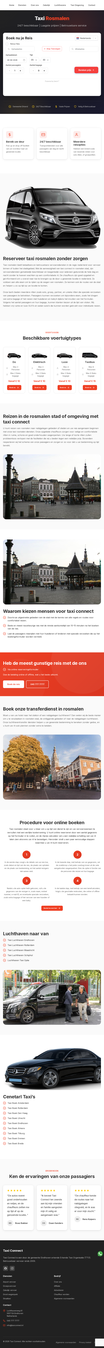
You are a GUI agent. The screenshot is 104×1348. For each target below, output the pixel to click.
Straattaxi (7, 1298)
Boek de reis (13, 684)
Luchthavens (60, 5)
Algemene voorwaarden (64, 1298)
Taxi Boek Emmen (16, 1138)
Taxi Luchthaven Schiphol (20, 955)
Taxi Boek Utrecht (16, 1118)
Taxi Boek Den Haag (17, 1113)
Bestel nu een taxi (50, 908)
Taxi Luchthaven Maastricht (21, 950)
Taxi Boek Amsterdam (18, 1103)
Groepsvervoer (9, 1286)
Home (11, 5)
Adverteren (59, 1290)
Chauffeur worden (61, 1294)
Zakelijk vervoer (10, 1290)
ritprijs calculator (50, 836)
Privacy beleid (85, 1342)
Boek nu (12, 387)
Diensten (22, 5)
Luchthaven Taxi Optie (18, 960)
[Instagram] (12, 1268)
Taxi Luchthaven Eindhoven (21, 940)
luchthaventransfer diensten (22, 722)
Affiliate (57, 1286)
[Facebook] (5, 1268)
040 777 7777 (37, 684)
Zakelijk (46, 5)
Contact (91, 5)
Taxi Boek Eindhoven (18, 1123)
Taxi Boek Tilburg (16, 1133)
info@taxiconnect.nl (15, 1325)
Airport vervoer (9, 1282)
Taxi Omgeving (77, 5)
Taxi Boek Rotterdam (18, 1108)
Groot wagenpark (10, 1294)
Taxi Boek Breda (15, 1143)
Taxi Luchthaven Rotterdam (21, 945)
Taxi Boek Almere (16, 1128)
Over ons (35, 5)
